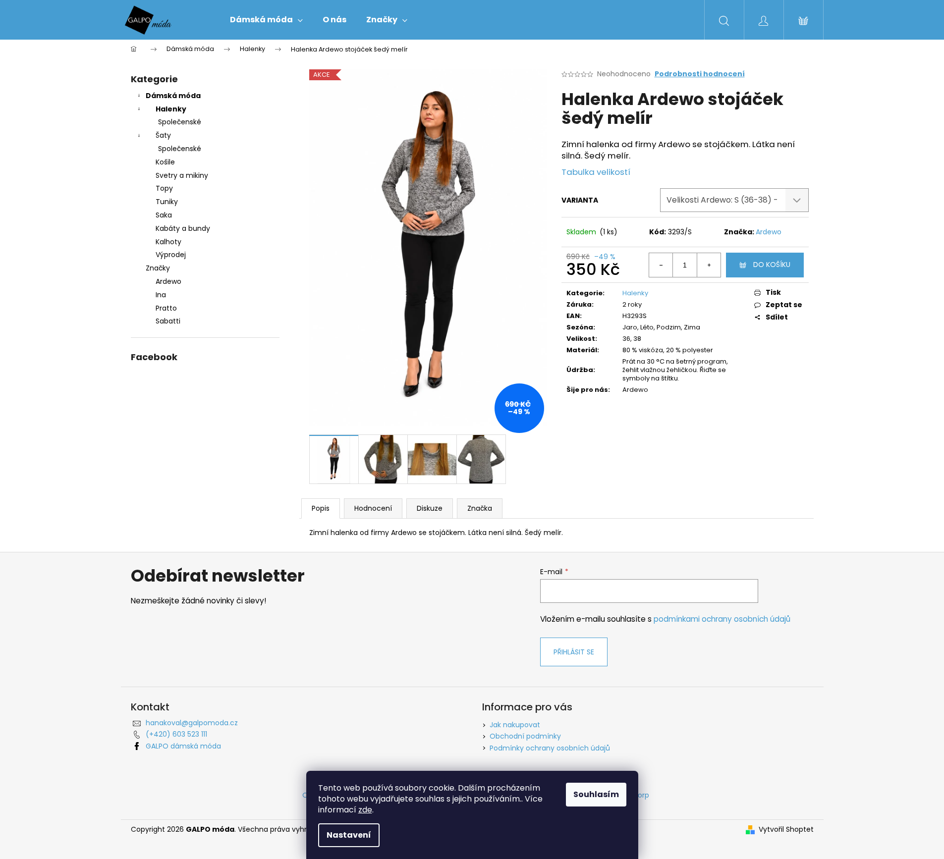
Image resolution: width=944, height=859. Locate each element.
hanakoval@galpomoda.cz (192, 723)
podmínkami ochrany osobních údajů (722, 619)
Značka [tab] (479, 508)
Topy (164, 188)
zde (365, 809)
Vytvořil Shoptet (786, 829)
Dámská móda (173, 96)
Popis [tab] (321, 508)
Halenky (171, 109)
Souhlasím (596, 794)
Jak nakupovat (515, 725)
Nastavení (349, 835)
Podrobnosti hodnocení (700, 74)
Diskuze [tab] (430, 508)
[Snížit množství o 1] (661, 265)
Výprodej (171, 255)
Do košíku (771, 264)
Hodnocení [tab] (373, 508)
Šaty (163, 135)
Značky (158, 268)
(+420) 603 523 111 (176, 734)
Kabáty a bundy (183, 228)
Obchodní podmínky (525, 736)
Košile (165, 162)
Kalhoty (168, 242)
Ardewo (768, 232)
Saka (164, 215)
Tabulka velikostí (595, 172)
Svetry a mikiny (182, 175)
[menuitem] (266, 20)
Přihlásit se (574, 652)
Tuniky (167, 202)
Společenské (179, 122)
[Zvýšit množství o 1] (709, 265)
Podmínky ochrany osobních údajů (550, 748)
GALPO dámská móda (183, 746)
